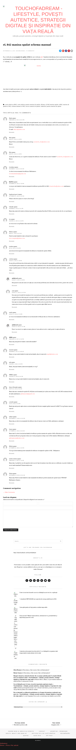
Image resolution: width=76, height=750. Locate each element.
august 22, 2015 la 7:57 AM (18, 326)
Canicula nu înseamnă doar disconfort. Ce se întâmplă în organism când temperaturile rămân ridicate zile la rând (39, 652)
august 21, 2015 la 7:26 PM (15, 314)
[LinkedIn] (38, 580)
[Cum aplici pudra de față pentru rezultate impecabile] (16, 610)
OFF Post (49, 735)
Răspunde (11, 132)
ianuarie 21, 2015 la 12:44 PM (16, 220)
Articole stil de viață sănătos (43, 733)
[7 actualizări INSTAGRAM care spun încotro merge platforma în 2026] (16, 601)
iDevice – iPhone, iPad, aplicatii (9, 745)
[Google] (34, 580)
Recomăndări (65, 733)
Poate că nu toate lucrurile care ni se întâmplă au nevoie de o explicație (38, 592)
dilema (43, 104)
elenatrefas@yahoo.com (56, 186)
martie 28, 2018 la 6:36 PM (15, 388)
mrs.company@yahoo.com (17, 238)
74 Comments (30, 50)
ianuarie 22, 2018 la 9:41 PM (16, 376)
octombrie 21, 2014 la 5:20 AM (16, 196)
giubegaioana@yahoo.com (16, 438)
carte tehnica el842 (11, 104)
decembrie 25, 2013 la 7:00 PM (16, 183)
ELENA (11, 182)
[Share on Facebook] (66, 51)
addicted (15, 278)
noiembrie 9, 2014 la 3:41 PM (16, 208)
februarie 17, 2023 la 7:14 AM (16, 460)
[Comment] (72, 51)
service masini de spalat (33, 106)
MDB (10, 337)
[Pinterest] (41, 580)
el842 (60, 104)
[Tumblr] (49, 580)
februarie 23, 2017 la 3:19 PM (16, 339)
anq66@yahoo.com (52, 354)
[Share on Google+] (63, 51)
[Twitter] (30, 580)
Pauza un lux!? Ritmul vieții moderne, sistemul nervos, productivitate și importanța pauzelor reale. (38, 616)
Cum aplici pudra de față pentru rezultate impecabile (33, 607)
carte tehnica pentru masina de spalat (28, 104)
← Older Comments (9, 492)
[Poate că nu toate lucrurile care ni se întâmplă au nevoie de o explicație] (16, 594)
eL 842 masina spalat (52, 104)
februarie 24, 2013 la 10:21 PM (16, 119)
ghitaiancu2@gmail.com (28, 394)
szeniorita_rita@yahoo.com (41, 142)
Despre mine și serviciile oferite (21, 731)
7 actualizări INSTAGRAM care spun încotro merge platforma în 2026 (38, 599)
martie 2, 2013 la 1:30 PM (15, 139)
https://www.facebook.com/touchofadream (25, 552)
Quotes (26, 735)
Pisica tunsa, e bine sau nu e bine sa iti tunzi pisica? (36, 670)
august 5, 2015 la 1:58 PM (15, 260)
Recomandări (20, 50)
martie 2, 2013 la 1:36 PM (15, 154)
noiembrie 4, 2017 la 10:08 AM (16, 351)
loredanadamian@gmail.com (17, 173)
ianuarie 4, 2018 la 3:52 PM (16, 364)
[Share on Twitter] (60, 51)
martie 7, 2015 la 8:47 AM (15, 233)
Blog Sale (37, 735)
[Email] (45, 580)
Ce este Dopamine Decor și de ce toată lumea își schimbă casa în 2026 (42, 696)
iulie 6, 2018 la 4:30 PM (14, 403)
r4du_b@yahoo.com (19, 129)
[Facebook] (26, 580)
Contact (42, 731)
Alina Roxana (17, 670)
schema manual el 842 (18, 106)
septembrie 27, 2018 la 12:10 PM (17, 418)
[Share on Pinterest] (69, 51)
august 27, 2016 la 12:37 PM (19, 292)
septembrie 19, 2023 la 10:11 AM (17, 475)
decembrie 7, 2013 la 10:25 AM (16, 168)
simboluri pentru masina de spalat (51, 106)
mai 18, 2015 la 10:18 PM (15, 248)
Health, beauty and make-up (16, 733)
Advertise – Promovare (59, 731)
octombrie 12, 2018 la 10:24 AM (17, 430)
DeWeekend (3, 743)
